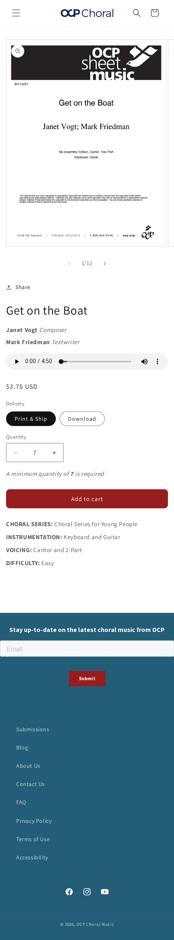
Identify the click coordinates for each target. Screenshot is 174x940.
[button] (16, 13)
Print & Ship (31, 418)
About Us (28, 765)
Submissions (32, 729)
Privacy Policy (33, 820)
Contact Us (30, 784)
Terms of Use (33, 839)
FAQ (21, 802)
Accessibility (32, 857)
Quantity (16, 436)
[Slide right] (105, 263)
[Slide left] (69, 263)
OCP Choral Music (95, 924)
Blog (22, 747)
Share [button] (22, 287)
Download (82, 418)
